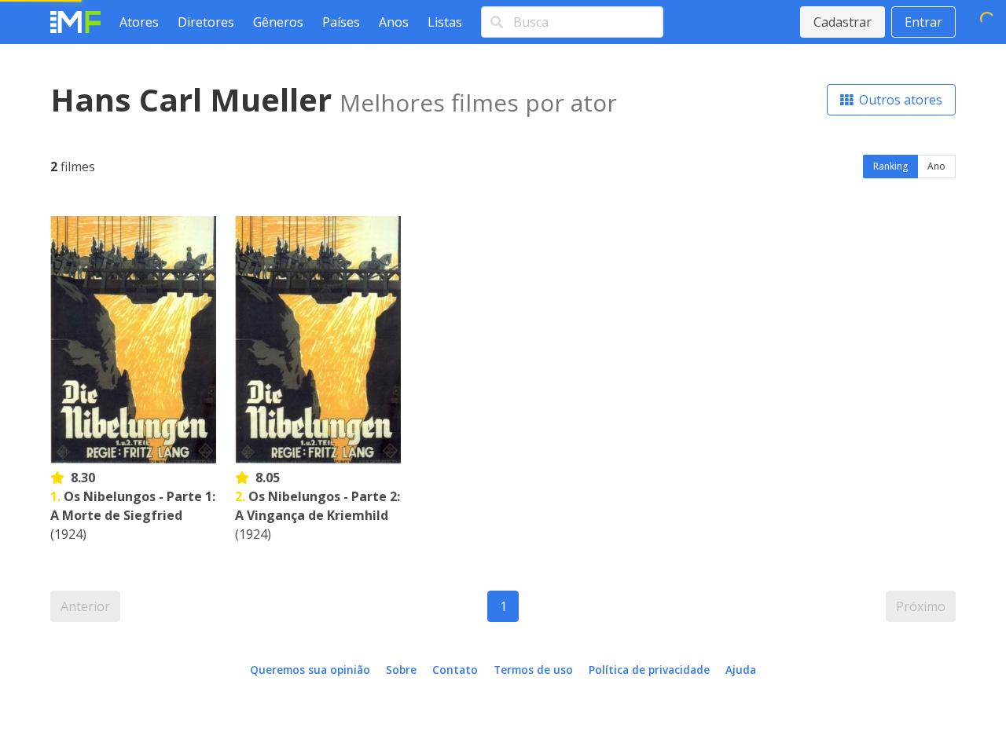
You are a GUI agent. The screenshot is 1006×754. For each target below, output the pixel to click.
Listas (445, 22)
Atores (139, 22)
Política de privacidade (649, 669)
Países (341, 22)
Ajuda (740, 669)
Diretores (206, 22)
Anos (394, 22)
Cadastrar (842, 22)
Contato (455, 669)
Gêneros (278, 22)
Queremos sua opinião (310, 669)
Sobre (401, 669)
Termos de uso (533, 669)
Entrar (923, 22)
